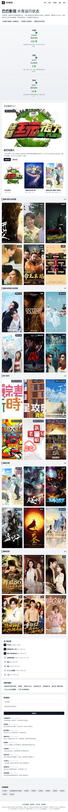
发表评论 (34, 713)
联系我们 (43, 804)
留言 (64, 2)
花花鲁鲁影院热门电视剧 (16, 790)
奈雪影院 (34, 790)
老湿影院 (55, 790)
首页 (45, 2)
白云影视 (12, 794)
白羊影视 (5, 794)
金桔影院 (48, 790)
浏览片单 (7, 159)
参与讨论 (15, 159)
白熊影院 (41, 790)
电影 (49, 2)
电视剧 (54, 2)
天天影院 (5, 790)
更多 (65, 199)
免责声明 (32, 804)
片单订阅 (38, 804)
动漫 (60, 2)
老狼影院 (26, 790)
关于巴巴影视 (25, 804)
